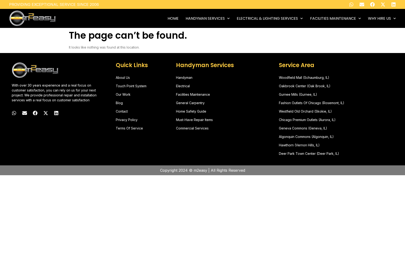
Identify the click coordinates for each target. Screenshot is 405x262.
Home (173, 18)
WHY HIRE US (379, 18)
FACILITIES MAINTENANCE (333, 18)
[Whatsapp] (351, 4)
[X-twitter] (383, 4)
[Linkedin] (393, 4)
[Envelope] (362, 4)
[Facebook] (372, 4)
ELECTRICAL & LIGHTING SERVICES (267, 18)
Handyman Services (205, 18)
